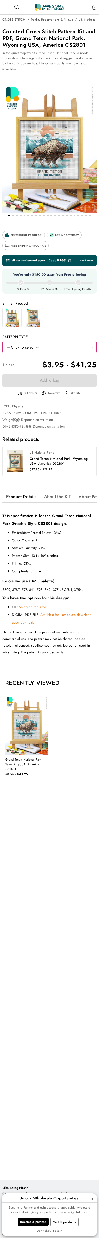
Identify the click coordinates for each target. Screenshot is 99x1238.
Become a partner (33, 1221)
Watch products (64, 1222)
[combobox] (44, 347)
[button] (23, 235)
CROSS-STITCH (13, 19)
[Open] (92, 347)
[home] (49, 7)
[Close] (91, 1199)
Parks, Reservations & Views (52, 19)
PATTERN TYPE (15, 336)
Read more (86, 260)
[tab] (21, 496)
